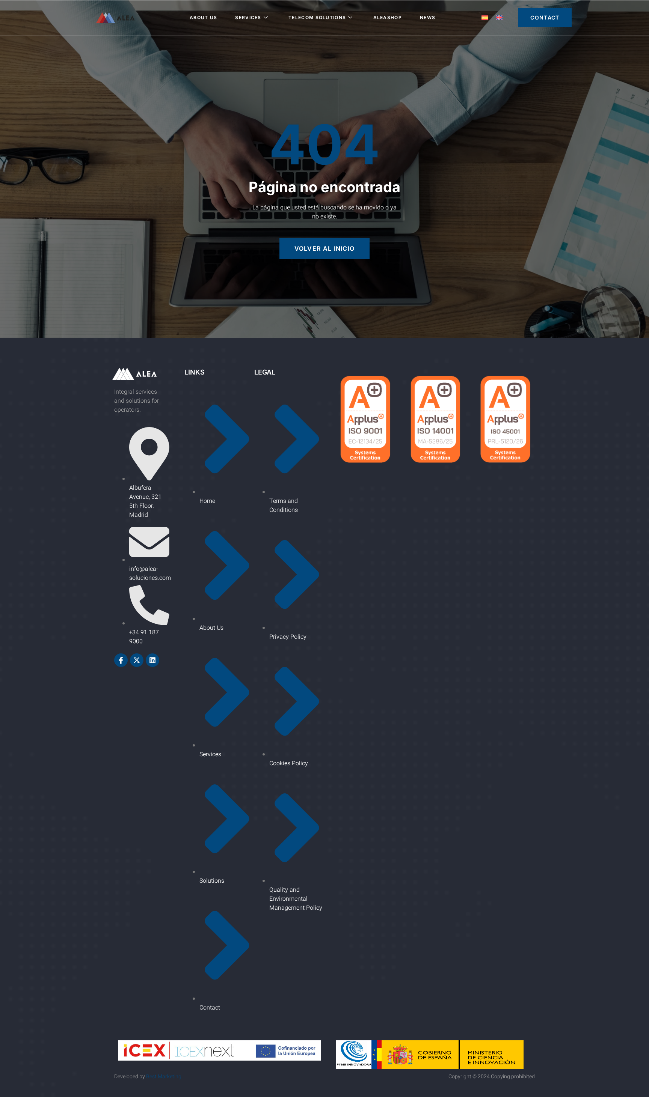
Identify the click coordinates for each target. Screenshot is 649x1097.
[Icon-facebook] (121, 660)
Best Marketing (163, 1076)
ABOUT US (203, 17)
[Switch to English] (499, 18)
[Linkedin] (152, 660)
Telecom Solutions (317, 17)
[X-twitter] (136, 660)
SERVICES (248, 17)
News (427, 17)
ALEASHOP (387, 17)
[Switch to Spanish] (485, 18)
